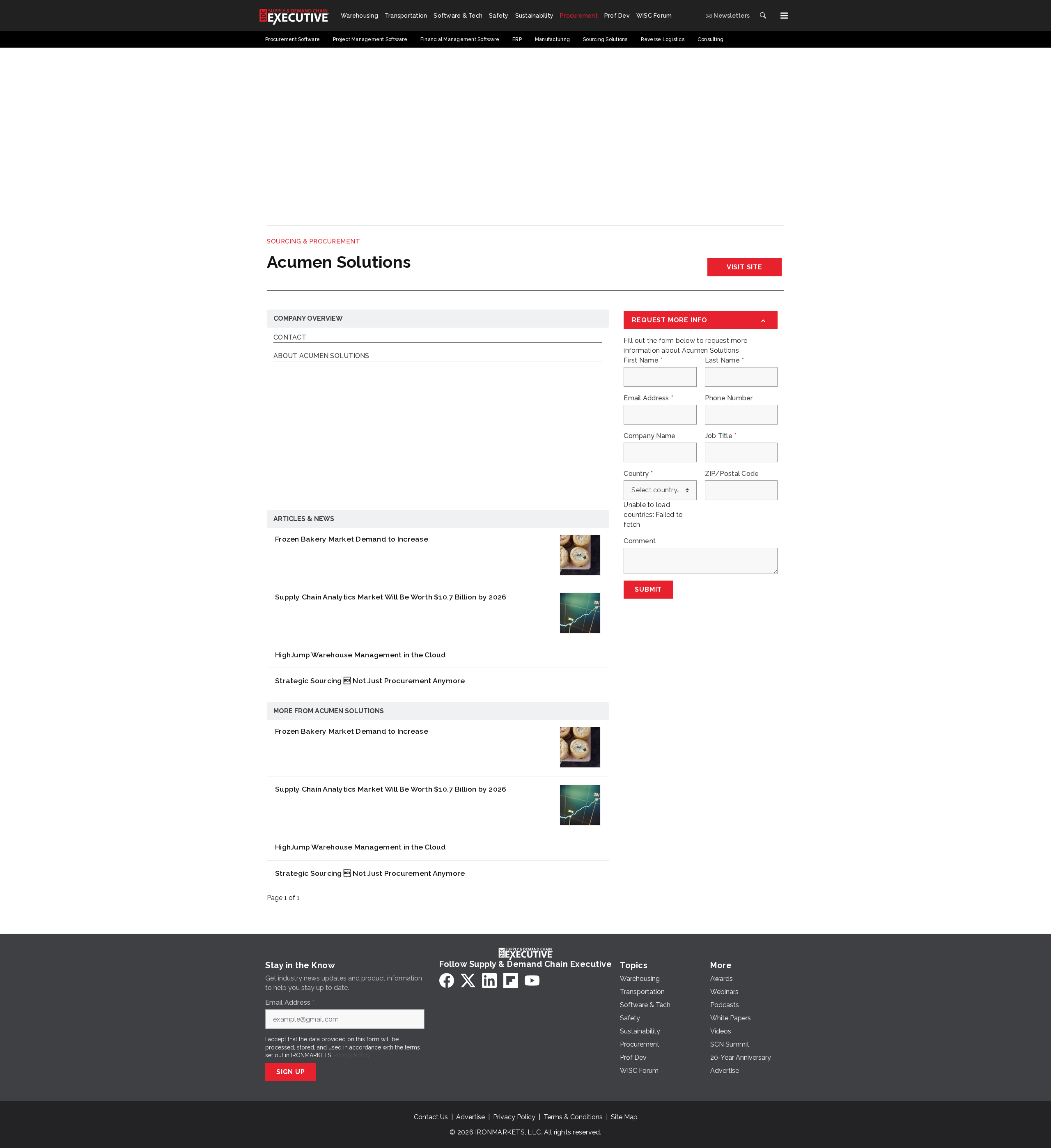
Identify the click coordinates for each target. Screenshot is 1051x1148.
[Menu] (784, 15)
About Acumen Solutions (321, 356)
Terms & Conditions (573, 1117)
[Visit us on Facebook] (446, 980)
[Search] (763, 15)
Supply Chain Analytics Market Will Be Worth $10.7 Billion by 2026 (390, 596)
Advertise (470, 1117)
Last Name (724, 360)
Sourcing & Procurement (313, 241)
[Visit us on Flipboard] (510, 980)
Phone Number (729, 398)
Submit (648, 589)
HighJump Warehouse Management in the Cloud (360, 654)
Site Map (624, 1117)
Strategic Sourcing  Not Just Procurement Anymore (370, 680)
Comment (640, 541)
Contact (289, 337)
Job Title (721, 436)
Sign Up (290, 1072)
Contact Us (431, 1117)
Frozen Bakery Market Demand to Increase (351, 539)
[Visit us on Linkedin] (489, 980)
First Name (643, 360)
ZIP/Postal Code (732, 474)
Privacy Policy (351, 1055)
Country (638, 474)
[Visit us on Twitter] (468, 980)
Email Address (648, 398)
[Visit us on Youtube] (532, 980)
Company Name (649, 436)
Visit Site (744, 267)
